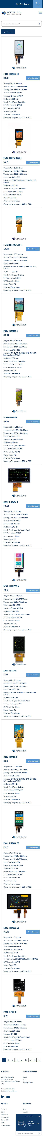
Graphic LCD (4, 1114)
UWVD (3, 1122)
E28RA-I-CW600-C (10, 331)
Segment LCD (5, 1120)
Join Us (19, 4)
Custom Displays (5, 1125)
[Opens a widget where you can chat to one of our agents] (28, 1124)
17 (30, 1060)
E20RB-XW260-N (9, 670)
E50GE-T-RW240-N (10, 501)
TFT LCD (3, 1109)
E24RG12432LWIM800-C (12, 158)
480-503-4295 (9, 1089)
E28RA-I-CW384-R (10, 757)
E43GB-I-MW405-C (10, 417)
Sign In (26, 4)
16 (26, 1060)
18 (34, 1060)
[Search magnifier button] (39, 23)
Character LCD (5, 1117)
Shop (24, 1109)
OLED (2, 1112)
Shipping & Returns (28, 1082)
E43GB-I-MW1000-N (11, 586)
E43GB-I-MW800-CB (11, 74)
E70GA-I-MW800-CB (11, 927)
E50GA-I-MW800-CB (11, 843)
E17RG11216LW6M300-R (12, 244)
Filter (9, 32)
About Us (25, 1112)
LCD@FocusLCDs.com (11, 1091)
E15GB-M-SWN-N (9, 1012)
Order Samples (33, 78)
